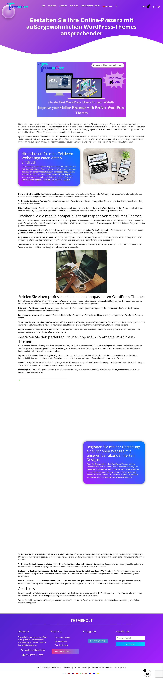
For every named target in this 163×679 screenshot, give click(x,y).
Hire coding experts (62, 651)
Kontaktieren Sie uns (90, 6)
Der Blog (74, 6)
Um (43, 6)
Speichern (52, 6)
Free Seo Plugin (61, 645)
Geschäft (63, 6)
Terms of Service (80, 667)
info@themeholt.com (34, 655)
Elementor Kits (61, 641)
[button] (116, 6)
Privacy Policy (120, 667)
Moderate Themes (62, 637)
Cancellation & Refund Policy (101, 667)
